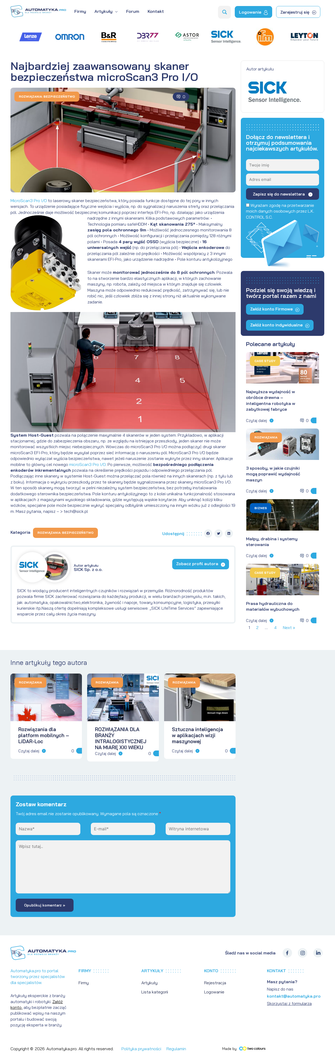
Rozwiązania (265, 437)
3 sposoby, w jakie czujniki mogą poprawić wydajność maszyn (273, 473)
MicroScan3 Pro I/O (28, 200)
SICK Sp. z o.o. (88, 567)
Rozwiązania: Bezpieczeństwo (47, 96)
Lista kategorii (154, 991)
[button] (208, 533)
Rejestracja (215, 982)
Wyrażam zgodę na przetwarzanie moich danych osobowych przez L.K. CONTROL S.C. (280, 211)
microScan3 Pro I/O (87, 464)
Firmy (84, 982)
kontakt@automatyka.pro (294, 996)
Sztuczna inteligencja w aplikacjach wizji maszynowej (197, 735)
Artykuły (149, 982)
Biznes (260, 508)
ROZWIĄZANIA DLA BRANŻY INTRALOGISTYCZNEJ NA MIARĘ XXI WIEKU (120, 738)
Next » (289, 627)
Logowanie (214, 991)
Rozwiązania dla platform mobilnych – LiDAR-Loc (43, 735)
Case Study (265, 361)
